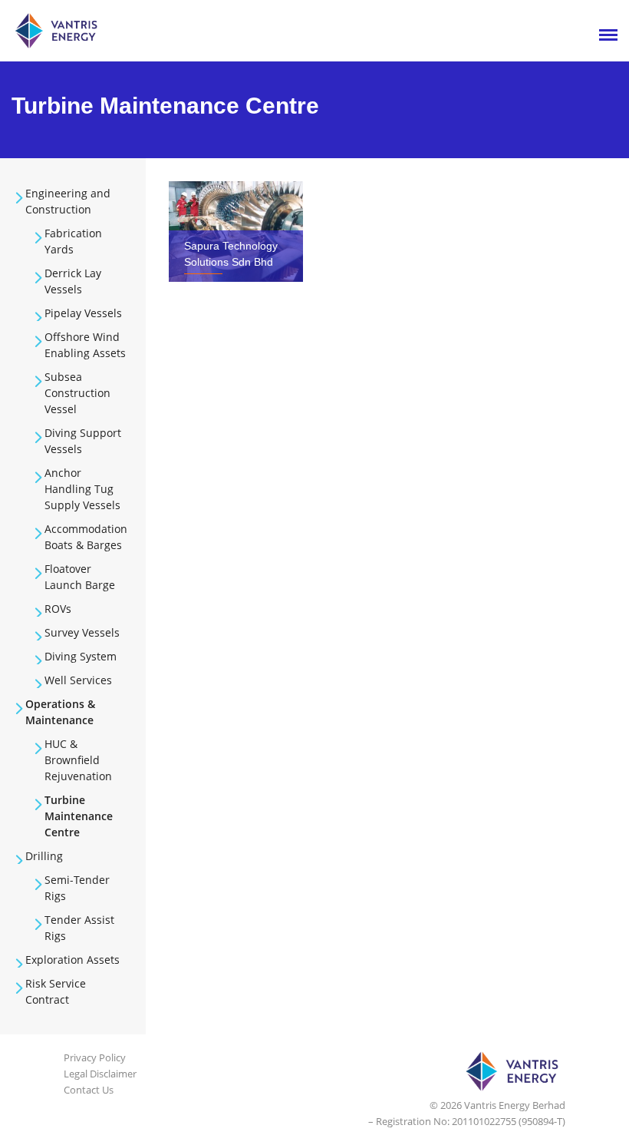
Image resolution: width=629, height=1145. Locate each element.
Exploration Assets (72, 959)
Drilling (44, 856)
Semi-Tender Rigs (77, 887)
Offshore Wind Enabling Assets (85, 344)
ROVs (57, 608)
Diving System (80, 656)
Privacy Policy (95, 1057)
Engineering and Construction (67, 201)
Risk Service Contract (55, 991)
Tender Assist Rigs (79, 927)
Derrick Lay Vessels (72, 281)
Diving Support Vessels (82, 440)
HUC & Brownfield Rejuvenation (78, 759)
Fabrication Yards (73, 241)
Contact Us (89, 1090)
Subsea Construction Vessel (77, 392)
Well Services (78, 680)
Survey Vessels (82, 632)
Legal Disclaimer (100, 1073)
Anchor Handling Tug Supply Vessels (82, 488)
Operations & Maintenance (60, 712)
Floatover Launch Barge (79, 576)
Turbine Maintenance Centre (78, 816)
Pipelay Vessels (83, 313)
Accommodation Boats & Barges (85, 536)
